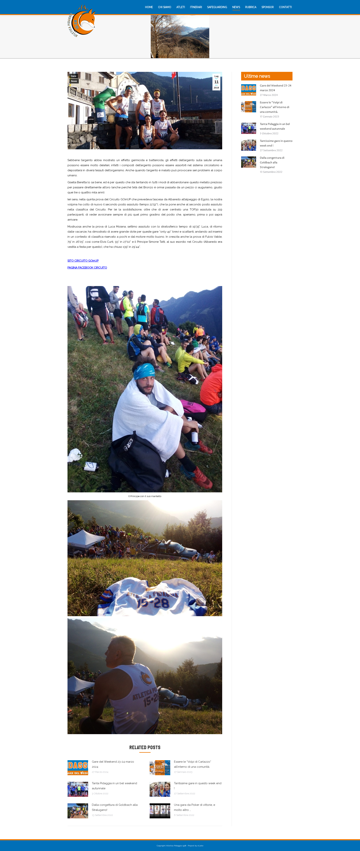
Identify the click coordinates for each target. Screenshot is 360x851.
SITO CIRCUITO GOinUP (83, 260)
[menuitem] (149, 7)
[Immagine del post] (78, 767)
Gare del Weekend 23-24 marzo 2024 (113, 764)
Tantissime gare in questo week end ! (197, 786)
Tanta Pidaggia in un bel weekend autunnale (114, 786)
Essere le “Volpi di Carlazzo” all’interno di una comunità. (192, 764)
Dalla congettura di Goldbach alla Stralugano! (115, 807)
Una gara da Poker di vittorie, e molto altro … (194, 807)
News (74, 81)
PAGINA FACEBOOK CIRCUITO (87, 267)
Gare (73, 76)
